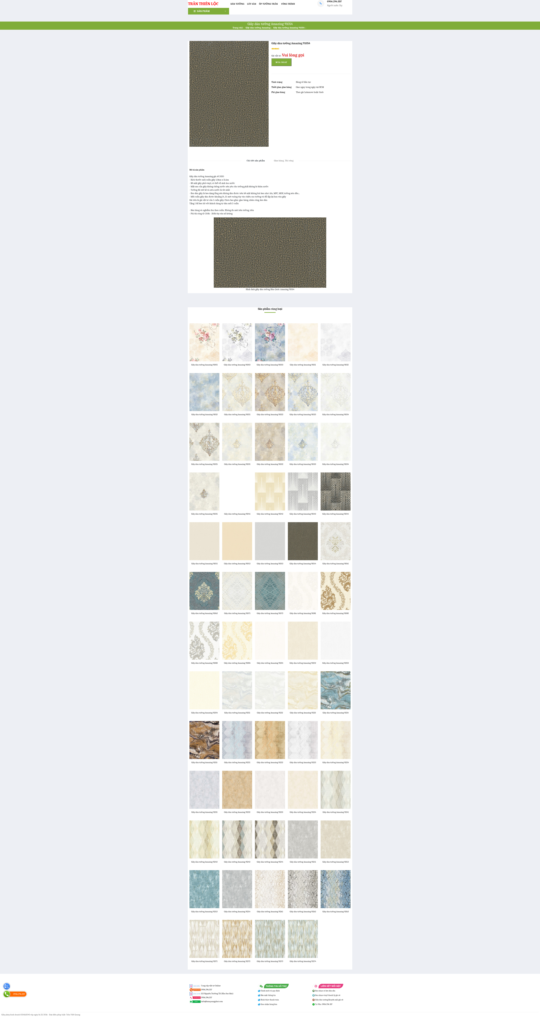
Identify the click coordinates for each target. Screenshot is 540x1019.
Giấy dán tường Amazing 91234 (303, 812)
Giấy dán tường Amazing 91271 (204, 961)
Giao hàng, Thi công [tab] (283, 160)
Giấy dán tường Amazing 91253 (204, 911)
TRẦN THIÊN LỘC (203, 4)
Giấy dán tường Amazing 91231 (204, 812)
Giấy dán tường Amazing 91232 (237, 812)
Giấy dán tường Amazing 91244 (270, 862)
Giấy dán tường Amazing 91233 (270, 812)
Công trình (288, 4)
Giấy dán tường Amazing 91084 (237, 663)
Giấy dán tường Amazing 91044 (335, 514)
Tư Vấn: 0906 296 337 (323, 1004)
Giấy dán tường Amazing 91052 (237, 563)
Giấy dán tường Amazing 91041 (237, 514)
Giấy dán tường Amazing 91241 (336, 812)
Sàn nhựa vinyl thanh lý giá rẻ (327, 995)
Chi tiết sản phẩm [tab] (256, 160)
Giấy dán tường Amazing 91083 (204, 663)
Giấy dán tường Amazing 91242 (204, 862)
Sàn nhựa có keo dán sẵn (325, 991)
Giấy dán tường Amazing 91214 (336, 712)
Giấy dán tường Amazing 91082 (335, 613)
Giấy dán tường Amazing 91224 (335, 762)
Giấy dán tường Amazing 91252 (335, 862)
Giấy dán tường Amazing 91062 (204, 613)
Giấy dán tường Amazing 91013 (204, 414)
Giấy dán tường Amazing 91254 (237, 911)
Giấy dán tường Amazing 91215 (204, 762)
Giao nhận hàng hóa (268, 1004)
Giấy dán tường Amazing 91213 (303, 712)
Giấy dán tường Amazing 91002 (237, 364)
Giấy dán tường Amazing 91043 (303, 514)
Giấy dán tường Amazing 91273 (270, 961)
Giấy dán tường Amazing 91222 (270, 762)
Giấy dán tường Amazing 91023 (303, 414)
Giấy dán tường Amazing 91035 (204, 514)
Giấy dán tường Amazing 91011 (303, 364)
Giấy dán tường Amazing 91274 (303, 961)
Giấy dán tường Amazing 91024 (335, 414)
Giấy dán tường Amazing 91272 (237, 961)
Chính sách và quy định (270, 991)
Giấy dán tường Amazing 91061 (335, 563)
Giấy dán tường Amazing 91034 (335, 464)
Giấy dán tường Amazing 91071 (237, 613)
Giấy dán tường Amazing (258, 27)
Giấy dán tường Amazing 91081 (303, 613)
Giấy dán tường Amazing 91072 (270, 613)
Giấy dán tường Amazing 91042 (270, 514)
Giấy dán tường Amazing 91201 (270, 663)
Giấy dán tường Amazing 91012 (335, 364)
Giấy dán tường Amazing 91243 (237, 862)
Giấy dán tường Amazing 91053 (270, 563)
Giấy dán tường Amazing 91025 (204, 464)
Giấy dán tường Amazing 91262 (303, 911)
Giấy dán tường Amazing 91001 (204, 364)
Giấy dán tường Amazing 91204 (204, 712)
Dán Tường (237, 4)
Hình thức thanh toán (269, 1000)
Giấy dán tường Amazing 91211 (237, 712)
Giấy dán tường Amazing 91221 (237, 762)
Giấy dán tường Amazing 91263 (335, 911)
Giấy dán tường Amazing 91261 (270, 911)
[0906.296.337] (7, 994)
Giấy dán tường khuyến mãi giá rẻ (329, 1000)
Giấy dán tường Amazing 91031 (237, 464)
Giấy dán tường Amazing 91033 (303, 464)
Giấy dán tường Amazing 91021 (237, 414)
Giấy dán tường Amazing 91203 (335, 663)
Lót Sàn (251, 4)
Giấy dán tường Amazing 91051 (204, 563)
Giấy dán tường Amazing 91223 (303, 762)
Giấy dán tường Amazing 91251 (303, 862)
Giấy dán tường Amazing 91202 (303, 663)
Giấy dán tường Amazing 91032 (270, 464)
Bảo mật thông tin (268, 995)
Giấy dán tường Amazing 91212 (270, 712)
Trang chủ (238, 27)
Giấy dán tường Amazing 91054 (289, 27)
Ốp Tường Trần (268, 4)
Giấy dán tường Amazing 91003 (270, 364)
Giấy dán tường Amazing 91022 (270, 414)
